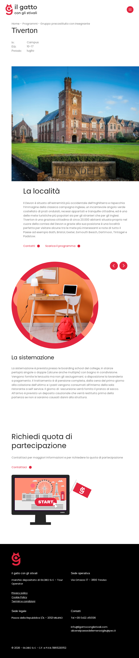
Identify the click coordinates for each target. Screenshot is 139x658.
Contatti (29, 246)
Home (16, 24)
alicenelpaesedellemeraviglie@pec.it (93, 630)
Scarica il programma (60, 246)
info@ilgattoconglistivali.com (89, 627)
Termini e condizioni (23, 601)
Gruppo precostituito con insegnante (65, 24)
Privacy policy (20, 593)
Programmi (30, 24)
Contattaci (19, 467)
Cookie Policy (19, 597)
